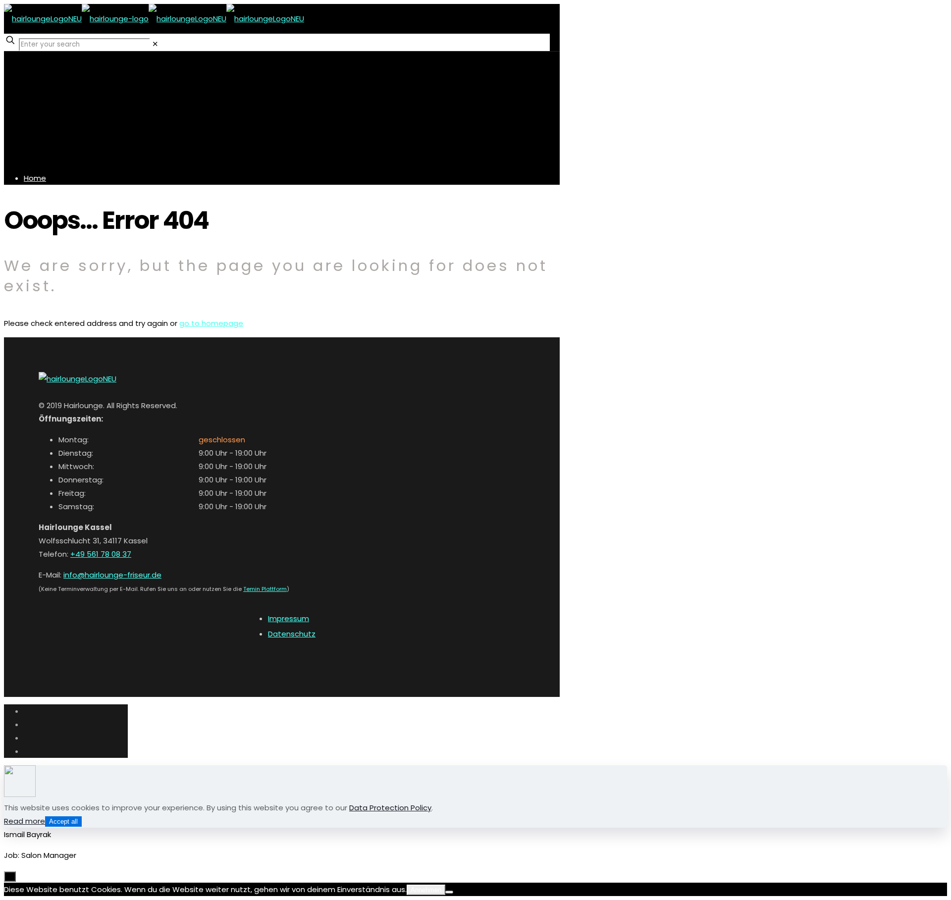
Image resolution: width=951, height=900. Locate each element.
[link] (155, 44)
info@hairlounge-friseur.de (112, 575)
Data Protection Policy (390, 807)
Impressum (288, 618)
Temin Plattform (265, 589)
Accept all (63, 821)
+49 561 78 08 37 (100, 554)
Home (35, 178)
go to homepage (211, 323)
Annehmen (426, 890)
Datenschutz (292, 634)
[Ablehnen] (449, 892)
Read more (24, 821)
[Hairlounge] (154, 18)
